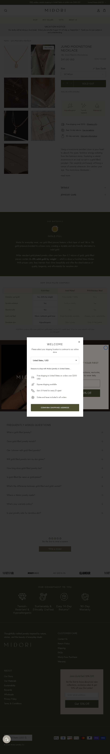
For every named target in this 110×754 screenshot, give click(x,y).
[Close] (79, 341)
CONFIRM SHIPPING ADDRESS (55, 407)
